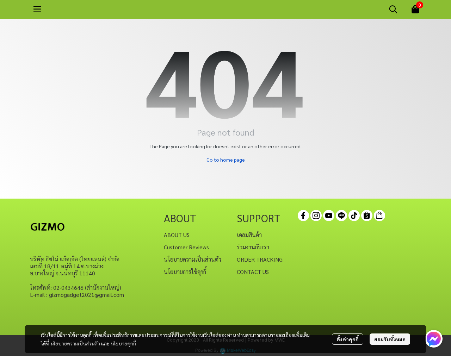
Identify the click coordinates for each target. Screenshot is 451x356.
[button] (393, 9)
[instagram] (316, 215)
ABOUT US (177, 234)
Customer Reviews (186, 247)
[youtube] (328, 215)
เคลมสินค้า (249, 234)
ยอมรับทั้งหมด (390, 339)
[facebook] (303, 215)
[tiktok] (354, 215)
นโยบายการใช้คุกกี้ (185, 271)
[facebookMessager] (434, 339)
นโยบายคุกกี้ (123, 343)
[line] (341, 215)
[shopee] (366, 215)
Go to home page (225, 159)
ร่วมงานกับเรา (253, 247)
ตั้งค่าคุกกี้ (347, 339)
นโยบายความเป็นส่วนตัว (75, 343)
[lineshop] (379, 215)
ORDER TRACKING (260, 259)
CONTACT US (253, 271)
